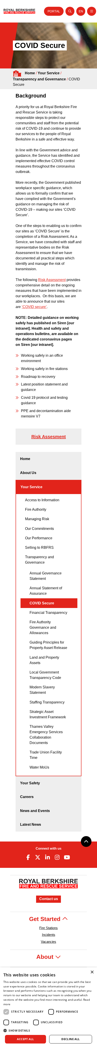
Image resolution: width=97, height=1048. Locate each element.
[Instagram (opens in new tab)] (57, 857)
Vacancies (48, 942)
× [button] (92, 972)
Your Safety (30, 783)
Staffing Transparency (47, 702)
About (45, 956)
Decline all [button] (70, 1039)
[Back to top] (86, 841)
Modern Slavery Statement (42, 689)
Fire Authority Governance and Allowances (43, 627)
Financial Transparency (48, 613)
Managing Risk (37, 519)
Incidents (48, 935)
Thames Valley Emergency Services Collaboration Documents (46, 735)
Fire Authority (35, 509)
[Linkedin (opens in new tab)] (47, 857)
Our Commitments (39, 529)
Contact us (48, 899)
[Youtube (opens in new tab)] (67, 857)
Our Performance (38, 538)
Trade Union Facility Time (46, 755)
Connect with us (48, 848)
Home (30, 73)
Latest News (30, 824)
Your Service (49, 73)
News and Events (35, 811)
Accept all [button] (25, 1039)
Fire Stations (48, 928)
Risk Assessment (52, 280)
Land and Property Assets (44, 660)
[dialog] (48, 1007)
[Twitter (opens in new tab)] (38, 857)
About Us (28, 473)
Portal (54, 11)
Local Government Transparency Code (45, 675)
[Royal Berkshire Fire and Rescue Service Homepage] (19, 11)
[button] (48, 1030)
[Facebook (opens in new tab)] (28, 857)
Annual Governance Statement (46, 576)
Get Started (45, 919)
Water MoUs (39, 767)
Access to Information (42, 500)
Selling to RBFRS (39, 547)
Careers (27, 797)
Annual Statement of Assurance (46, 590)
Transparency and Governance (39, 79)
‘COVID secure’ (34, 307)
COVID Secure (42, 603)
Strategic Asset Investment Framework (48, 714)
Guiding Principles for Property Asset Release (48, 645)
